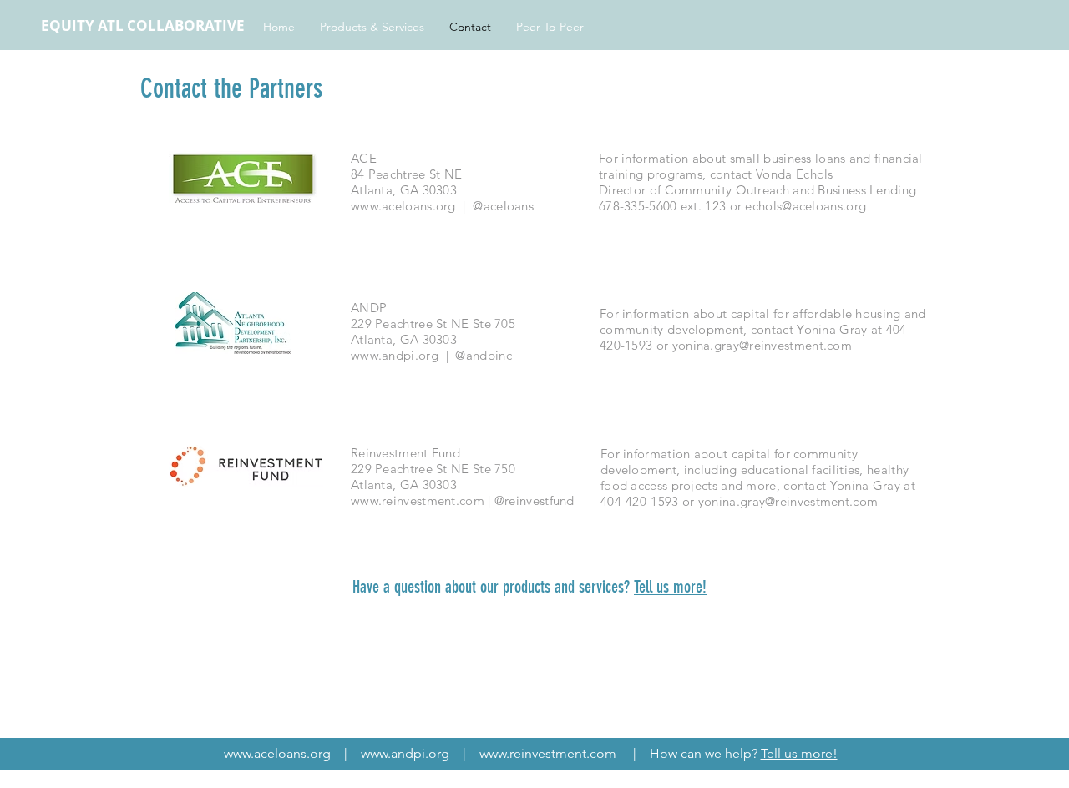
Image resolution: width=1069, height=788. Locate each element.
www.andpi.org (394, 355)
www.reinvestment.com (417, 500)
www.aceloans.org (403, 206)
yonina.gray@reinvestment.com (762, 345)
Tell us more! (670, 587)
